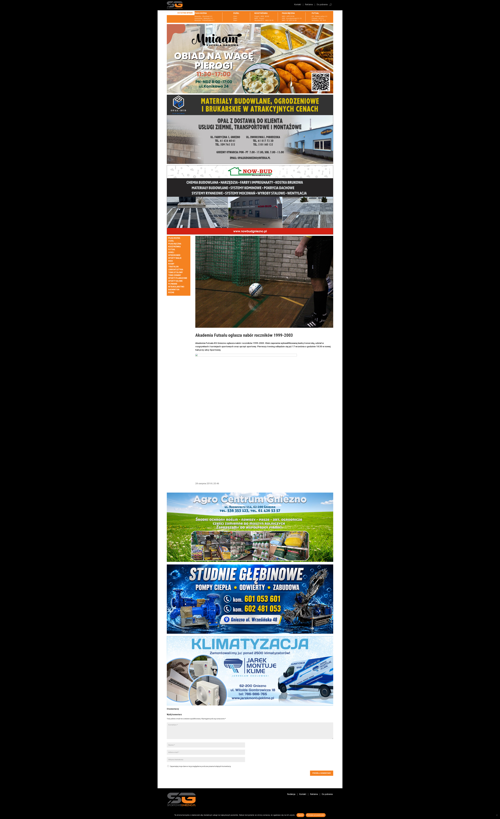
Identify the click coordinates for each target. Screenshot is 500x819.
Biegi (170, 261)
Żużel (171, 241)
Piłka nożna (174, 238)
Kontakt (297, 5)
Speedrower (174, 255)
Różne (171, 292)
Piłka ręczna (174, 244)
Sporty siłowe (175, 281)
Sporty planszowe (177, 278)
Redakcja (291, 794)
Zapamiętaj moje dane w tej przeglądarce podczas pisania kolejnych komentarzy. (200, 766)
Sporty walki (174, 258)
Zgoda (300, 815)
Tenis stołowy (175, 272)
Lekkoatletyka (175, 270)
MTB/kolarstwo (176, 287)
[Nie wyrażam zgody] (496, 815)
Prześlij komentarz (321, 773)
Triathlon (173, 267)
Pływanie (172, 284)
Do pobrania (322, 5)
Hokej (171, 252)
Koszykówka (174, 247)
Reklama (309, 5)
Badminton (173, 290)
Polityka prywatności (315, 815)
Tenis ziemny (174, 275)
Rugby (171, 264)
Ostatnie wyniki (185, 13)
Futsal (171, 250)
